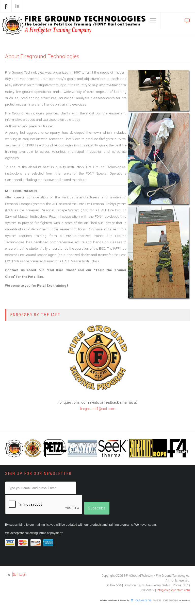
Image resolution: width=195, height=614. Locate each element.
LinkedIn (17, 6)
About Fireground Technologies (42, 56)
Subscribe (97, 508)
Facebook (5, 6)
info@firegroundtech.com (173, 590)
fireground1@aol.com (97, 409)
